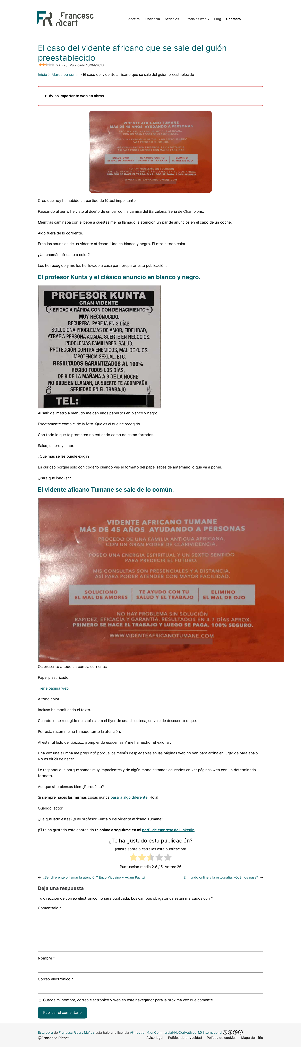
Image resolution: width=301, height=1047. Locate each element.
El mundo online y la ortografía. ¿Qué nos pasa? (221, 877)
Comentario (49, 908)
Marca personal (65, 74)
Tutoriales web (195, 19)
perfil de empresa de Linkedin (168, 830)
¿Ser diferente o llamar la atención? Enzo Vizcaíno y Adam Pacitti (94, 877)
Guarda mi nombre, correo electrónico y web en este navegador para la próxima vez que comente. (128, 1000)
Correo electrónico (55, 979)
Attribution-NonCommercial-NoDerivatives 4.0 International (176, 1032)
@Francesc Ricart (53, 1038)
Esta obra (46, 1032)
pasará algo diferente (129, 797)
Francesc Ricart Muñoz (76, 1032)
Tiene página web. (54, 688)
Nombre (46, 958)
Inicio (42, 74)
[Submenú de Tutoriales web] (208, 19)
